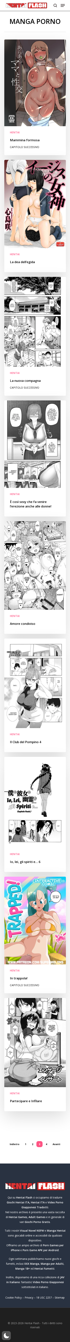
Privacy (29, 1297)
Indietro (14, 1144)
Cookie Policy (13, 1297)
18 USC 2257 (44, 1297)
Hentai (15, 132)
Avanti (56, 1144)
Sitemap (60, 1297)
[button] (63, 5)
